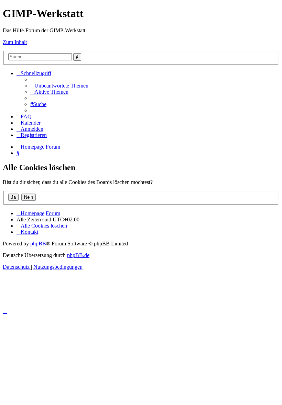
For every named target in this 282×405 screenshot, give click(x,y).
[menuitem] (59, 86)
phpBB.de (78, 255)
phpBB (38, 243)
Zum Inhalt (15, 42)
